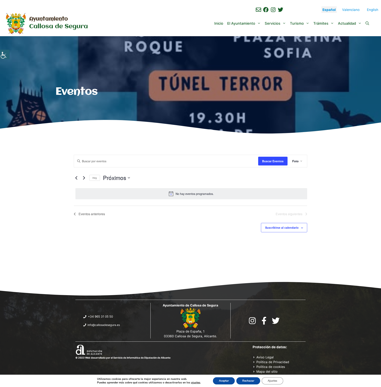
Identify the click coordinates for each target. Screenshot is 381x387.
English (372, 10)
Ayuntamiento (48, 19)
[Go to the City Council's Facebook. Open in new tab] (264, 321)
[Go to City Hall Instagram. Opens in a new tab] (252, 321)
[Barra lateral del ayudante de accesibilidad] (5, 54)
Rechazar (248, 381)
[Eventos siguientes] (84, 177)
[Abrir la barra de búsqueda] (367, 23)
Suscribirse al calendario (282, 227)
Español (329, 10)
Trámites (320, 23)
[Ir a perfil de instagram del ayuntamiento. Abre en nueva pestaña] (273, 9)
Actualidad (347, 23)
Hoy (94, 177)
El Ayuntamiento (241, 23)
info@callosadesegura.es (104, 325)
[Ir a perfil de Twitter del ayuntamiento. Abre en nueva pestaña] (280, 9)
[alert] (191, 193)
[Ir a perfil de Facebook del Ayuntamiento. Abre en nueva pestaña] (265, 9)
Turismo (297, 23)
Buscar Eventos (273, 161)
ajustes (195, 382)
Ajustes (272, 381)
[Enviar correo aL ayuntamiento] (258, 9)
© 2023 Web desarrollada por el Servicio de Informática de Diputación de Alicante (122, 357)
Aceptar (224, 381)
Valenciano (351, 10)
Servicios (272, 23)
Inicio (218, 23)
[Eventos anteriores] (76, 177)
